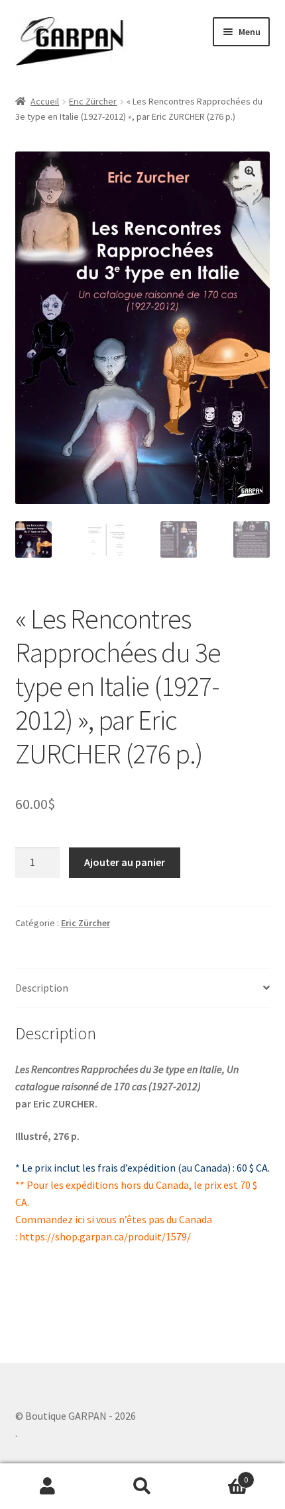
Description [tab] (41, 987)
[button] (249, 171)
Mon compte (47, 1486)
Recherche (142, 1486)
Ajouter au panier (124, 862)
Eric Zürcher (93, 101)
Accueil (44, 101)
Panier (219, 1475)
